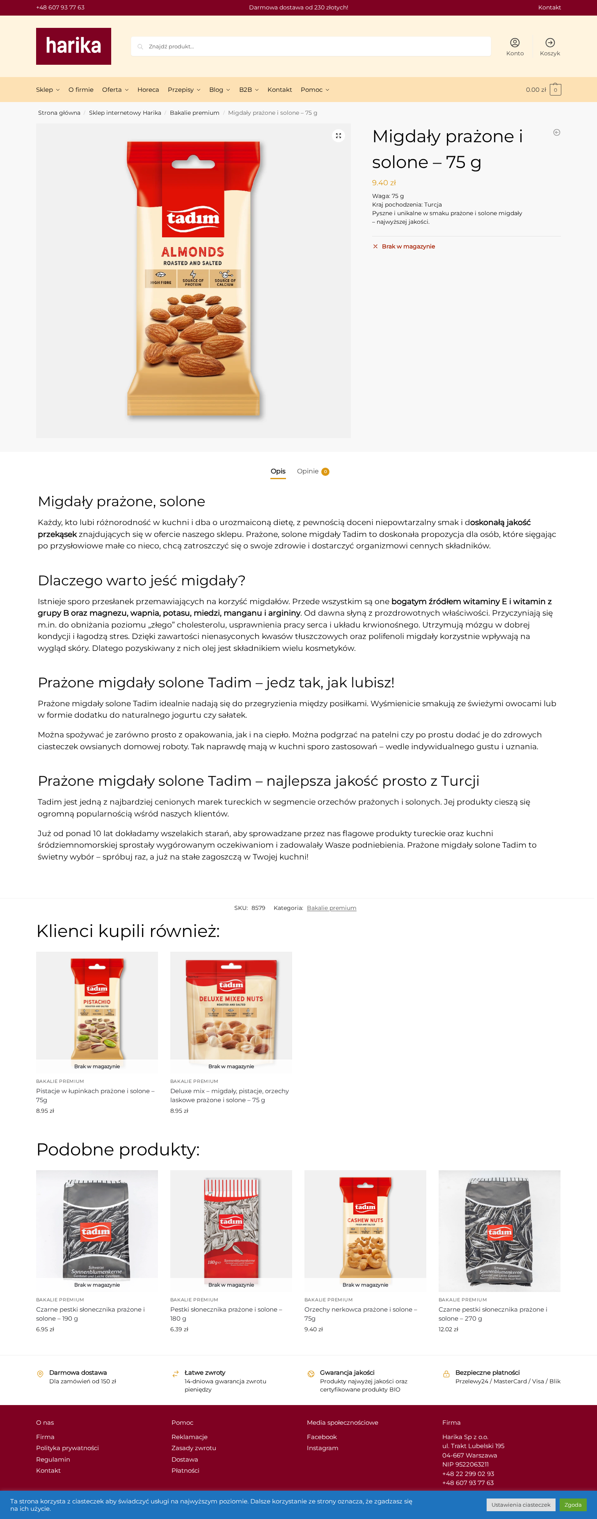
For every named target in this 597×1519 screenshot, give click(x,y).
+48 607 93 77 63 (60, 7)
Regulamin (53, 1459)
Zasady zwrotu (194, 1448)
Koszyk (550, 53)
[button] (338, 135)
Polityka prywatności (67, 1448)
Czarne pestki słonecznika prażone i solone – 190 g (90, 1314)
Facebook (322, 1437)
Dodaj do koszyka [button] (499, 1347)
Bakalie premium (195, 112)
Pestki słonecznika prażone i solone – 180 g (226, 1314)
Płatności (185, 1470)
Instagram (323, 1448)
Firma (45, 1437)
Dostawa (185, 1459)
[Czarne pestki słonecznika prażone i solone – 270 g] (557, 132)
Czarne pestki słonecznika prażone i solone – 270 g (493, 1314)
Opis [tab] (278, 471)
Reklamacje (190, 1437)
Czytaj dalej (96, 1128)
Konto (515, 53)
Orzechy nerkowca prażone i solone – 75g (360, 1314)
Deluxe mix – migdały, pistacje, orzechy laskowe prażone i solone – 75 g (229, 1095)
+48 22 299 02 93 (468, 1474)
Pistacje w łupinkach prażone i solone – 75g (95, 1095)
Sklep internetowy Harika (125, 112)
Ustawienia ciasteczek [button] (521, 1504)
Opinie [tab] (312, 471)
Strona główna (59, 112)
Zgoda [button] (573, 1504)
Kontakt (549, 7)
